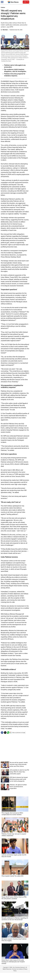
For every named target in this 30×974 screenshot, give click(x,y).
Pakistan (3, 7)
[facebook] (2, 732)
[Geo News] (13, 2)
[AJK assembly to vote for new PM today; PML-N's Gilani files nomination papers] (5, 772)
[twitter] (5, 732)
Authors (21, 969)
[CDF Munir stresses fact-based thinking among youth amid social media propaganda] (5, 779)
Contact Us (15, 969)
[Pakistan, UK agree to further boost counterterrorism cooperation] (5, 787)
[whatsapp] (8, 732)
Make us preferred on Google (18, 732)
